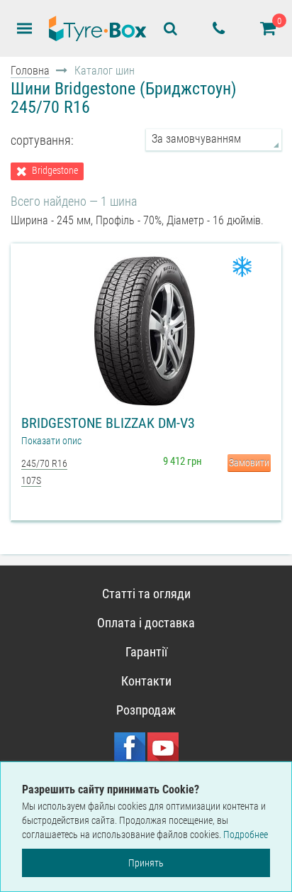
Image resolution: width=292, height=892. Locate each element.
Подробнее (245, 834)
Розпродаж (146, 710)
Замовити (249, 462)
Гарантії (146, 651)
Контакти (146, 680)
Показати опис (51, 440)
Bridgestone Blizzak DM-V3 (108, 422)
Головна (30, 70)
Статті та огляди (146, 593)
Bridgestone (55, 170)
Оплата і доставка (146, 622)
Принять (146, 863)
